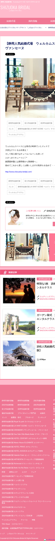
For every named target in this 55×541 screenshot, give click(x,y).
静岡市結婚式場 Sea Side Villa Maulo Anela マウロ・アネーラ (25, 434)
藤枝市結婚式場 (7, 413)
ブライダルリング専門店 (27, 413)
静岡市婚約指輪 (7, 400)
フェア (33, 472)
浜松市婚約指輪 (39, 400)
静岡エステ (13, 472)
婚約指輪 (33, 21)
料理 (3, 472)
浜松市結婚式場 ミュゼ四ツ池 (13, 480)
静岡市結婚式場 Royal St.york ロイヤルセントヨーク (21, 421)
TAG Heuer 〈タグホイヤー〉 (13, 524)
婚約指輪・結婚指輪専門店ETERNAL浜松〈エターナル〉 (23, 528)
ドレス (11, 129)
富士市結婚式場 (30, 123)
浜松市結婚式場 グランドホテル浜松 (15, 497)
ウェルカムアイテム (16, 135)
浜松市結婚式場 (39, 405)
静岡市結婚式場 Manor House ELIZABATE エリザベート (23, 442)
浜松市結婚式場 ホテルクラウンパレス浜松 (18, 493)
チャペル (24, 520)
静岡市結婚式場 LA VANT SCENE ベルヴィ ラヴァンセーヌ (24, 426)
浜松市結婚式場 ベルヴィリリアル (14, 484)
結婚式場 (11, 21)
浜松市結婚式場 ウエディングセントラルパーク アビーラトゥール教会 (26, 502)
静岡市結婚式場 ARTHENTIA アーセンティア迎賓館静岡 (23, 459)
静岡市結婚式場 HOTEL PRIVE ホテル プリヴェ (20, 447)
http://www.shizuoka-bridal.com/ (18, 172)
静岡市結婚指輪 (23, 400)
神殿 (33, 520)
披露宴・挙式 (16, 417)
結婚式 (42, 413)
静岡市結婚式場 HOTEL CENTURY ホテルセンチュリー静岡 (24, 438)
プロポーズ (29, 417)
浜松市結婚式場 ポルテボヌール (14, 507)
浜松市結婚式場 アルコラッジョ (14, 489)
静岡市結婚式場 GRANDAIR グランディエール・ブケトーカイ (25, 430)
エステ (24, 472)
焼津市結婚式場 (46, 123)
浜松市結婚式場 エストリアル (13, 511)
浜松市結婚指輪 (7, 405)
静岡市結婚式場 (14, 123)
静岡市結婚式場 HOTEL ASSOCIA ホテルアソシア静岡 (22, 451)
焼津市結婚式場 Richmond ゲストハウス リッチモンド (22, 463)
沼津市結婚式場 (23, 409)
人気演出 (39, 515)
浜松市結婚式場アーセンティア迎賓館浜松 (17, 476)
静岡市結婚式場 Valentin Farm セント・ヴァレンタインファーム (26, 455)
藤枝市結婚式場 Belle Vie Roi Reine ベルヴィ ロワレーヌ (23, 468)
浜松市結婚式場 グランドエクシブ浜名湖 (17, 515)
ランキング (42, 417)
